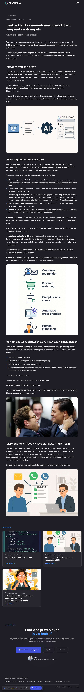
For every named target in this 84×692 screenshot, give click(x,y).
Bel (50, 650)
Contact (58, 687)
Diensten (7, 681)
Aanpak (39, 681)
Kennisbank (21, 681)
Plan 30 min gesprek (29, 650)
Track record (49, 681)
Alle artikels (12, 15)
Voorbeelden (31, 681)
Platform (67, 681)
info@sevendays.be (40, 659)
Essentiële (23, 688)
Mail (63, 650)
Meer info (14, 688)
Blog (14, 681)
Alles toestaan (36, 688)
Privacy (70, 687)
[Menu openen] (77, 3)
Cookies (77, 687)
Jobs (64, 687)
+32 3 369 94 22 (51, 659)
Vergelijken (58, 681)
